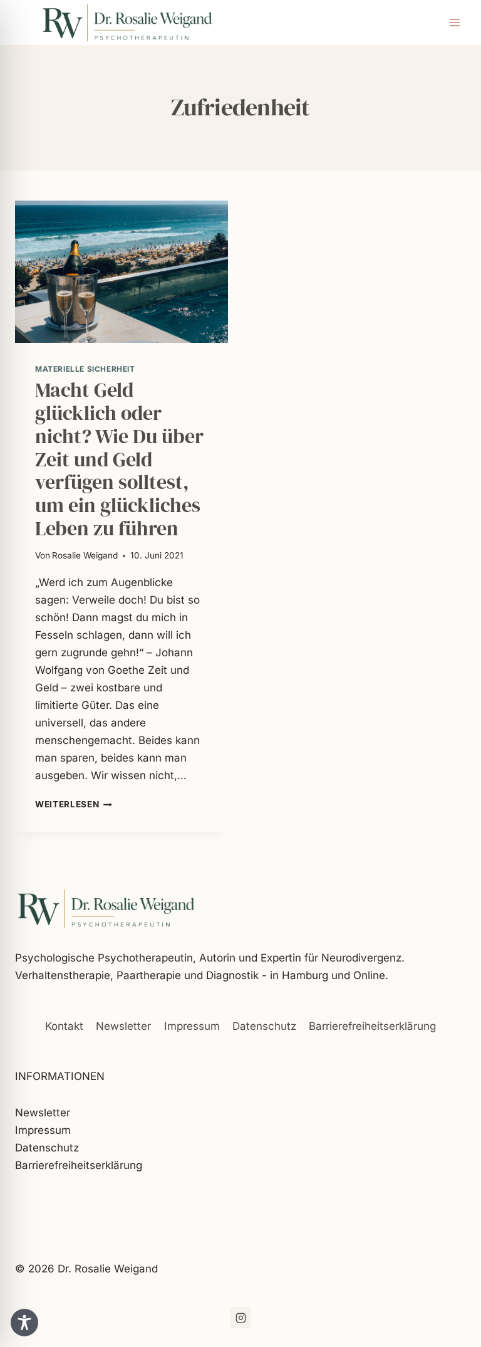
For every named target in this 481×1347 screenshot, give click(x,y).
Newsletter (123, 1026)
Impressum (192, 1026)
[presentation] (121, 272)
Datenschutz (264, 1026)
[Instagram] (240, 1317)
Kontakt (64, 1026)
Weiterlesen (73, 804)
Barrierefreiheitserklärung (372, 1026)
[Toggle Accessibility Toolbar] (24, 1323)
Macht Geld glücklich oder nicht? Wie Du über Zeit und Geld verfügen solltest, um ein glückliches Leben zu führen (119, 459)
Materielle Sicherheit (85, 369)
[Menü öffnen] (454, 22)
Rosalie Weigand (85, 555)
